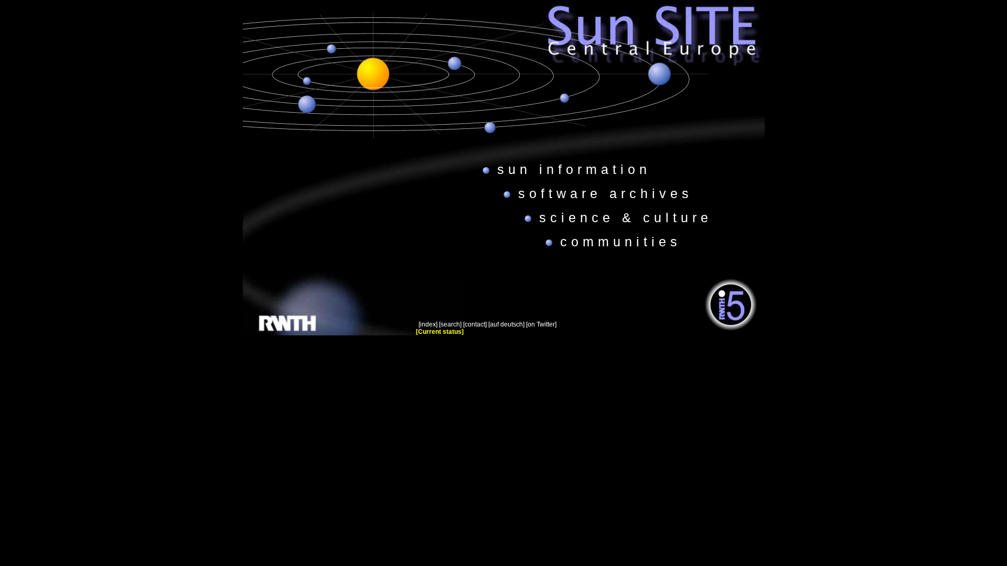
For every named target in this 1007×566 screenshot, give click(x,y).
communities (620, 241)
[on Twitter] (541, 324)
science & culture (625, 217)
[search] (450, 324)
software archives (605, 193)
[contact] (475, 324)
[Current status (439, 331)
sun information (574, 169)
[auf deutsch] (506, 324)
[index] (428, 324)
